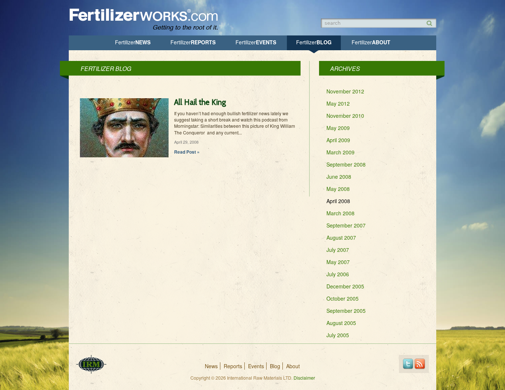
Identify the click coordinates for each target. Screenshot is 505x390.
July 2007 (337, 249)
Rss (419, 364)
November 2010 (345, 115)
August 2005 (341, 322)
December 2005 (345, 286)
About (371, 42)
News (132, 42)
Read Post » (187, 151)
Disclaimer (304, 377)
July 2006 (337, 274)
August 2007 (341, 237)
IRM (91, 364)
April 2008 (338, 201)
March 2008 (340, 213)
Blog (314, 42)
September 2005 (346, 310)
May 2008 (338, 188)
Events (255, 42)
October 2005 (342, 298)
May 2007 (338, 262)
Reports (193, 42)
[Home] (147, 30)
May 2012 (338, 103)
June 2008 (338, 176)
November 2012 (345, 91)
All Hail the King (200, 102)
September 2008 (346, 164)
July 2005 (337, 335)
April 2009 (338, 140)
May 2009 (338, 127)
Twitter (408, 364)
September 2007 (346, 225)
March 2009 (340, 152)
